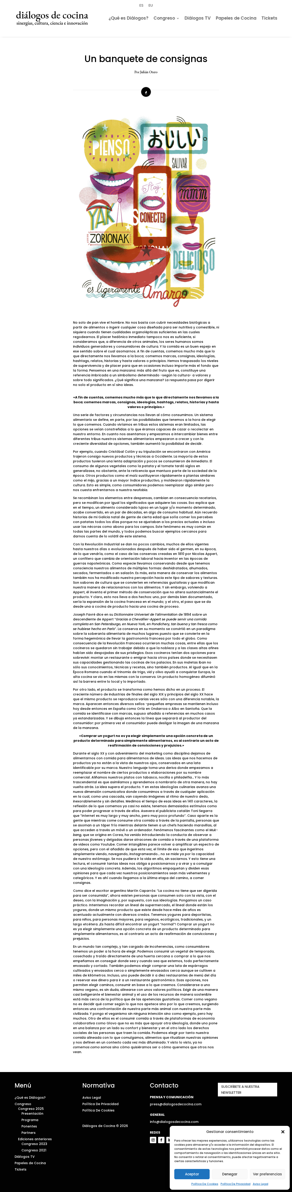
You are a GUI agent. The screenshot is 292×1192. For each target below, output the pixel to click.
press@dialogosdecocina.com (175, 1104)
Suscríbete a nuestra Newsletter (240, 1089)
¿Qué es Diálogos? (129, 18)
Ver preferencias (267, 1174)
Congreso (164, 18)
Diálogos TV (198, 18)
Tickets (269, 18)
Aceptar (192, 1174)
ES (141, 5)
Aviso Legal (260, 1184)
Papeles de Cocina (236, 18)
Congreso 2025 (31, 1108)
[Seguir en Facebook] (161, 1140)
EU (151, 5)
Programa (29, 1120)
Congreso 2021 (33, 1150)
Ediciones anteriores (35, 1139)
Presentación (32, 1113)
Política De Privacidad (235, 1184)
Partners (28, 1132)
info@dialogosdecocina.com (174, 1121)
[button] (283, 1132)
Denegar (229, 1174)
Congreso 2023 (34, 1144)
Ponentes (29, 1126)
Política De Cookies (204, 1184)
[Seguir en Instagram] (153, 1140)
